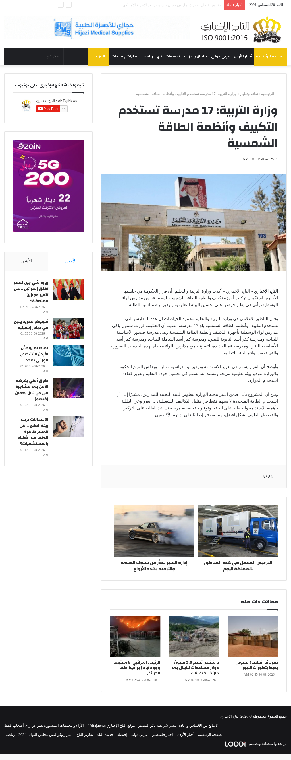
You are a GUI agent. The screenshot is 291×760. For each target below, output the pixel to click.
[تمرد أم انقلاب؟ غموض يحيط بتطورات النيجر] (253, 636)
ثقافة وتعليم (249, 94)
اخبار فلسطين (162, 734)
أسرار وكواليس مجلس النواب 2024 (45, 734)
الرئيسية (268, 94)
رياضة (148, 56)
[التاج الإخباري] (242, 29)
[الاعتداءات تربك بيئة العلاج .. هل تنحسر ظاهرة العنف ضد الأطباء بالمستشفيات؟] (68, 426)
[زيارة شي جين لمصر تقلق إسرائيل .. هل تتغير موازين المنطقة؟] (68, 289)
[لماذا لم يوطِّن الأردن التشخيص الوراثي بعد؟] (68, 355)
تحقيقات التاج (168, 56)
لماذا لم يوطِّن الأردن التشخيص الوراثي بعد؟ (34, 354)
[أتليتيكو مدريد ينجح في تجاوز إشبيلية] (68, 328)
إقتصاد (122, 734)
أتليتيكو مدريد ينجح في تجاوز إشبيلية (31, 324)
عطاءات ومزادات (125, 56)
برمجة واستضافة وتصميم (267, 744)
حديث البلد (105, 734)
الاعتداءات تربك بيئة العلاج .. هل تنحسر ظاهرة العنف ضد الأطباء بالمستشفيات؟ (33, 432)
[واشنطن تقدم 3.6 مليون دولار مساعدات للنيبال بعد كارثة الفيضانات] (194, 636)
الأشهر (26, 261)
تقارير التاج (84, 734)
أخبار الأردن (243, 56)
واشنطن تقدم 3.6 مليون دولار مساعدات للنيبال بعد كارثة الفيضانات (195, 668)
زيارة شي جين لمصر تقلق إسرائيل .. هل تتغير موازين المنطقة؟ (31, 292)
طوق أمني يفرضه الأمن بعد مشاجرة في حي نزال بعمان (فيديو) (31, 390)
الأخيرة (70, 261)
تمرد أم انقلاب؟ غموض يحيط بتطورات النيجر (257, 665)
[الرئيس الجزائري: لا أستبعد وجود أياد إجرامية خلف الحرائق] (135, 636)
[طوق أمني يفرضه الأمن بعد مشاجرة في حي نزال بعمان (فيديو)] (68, 388)
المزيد (100, 56)
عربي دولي (220, 56)
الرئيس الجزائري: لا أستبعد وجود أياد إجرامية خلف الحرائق (136, 668)
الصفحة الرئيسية (270, 56)
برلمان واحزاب (195, 56)
